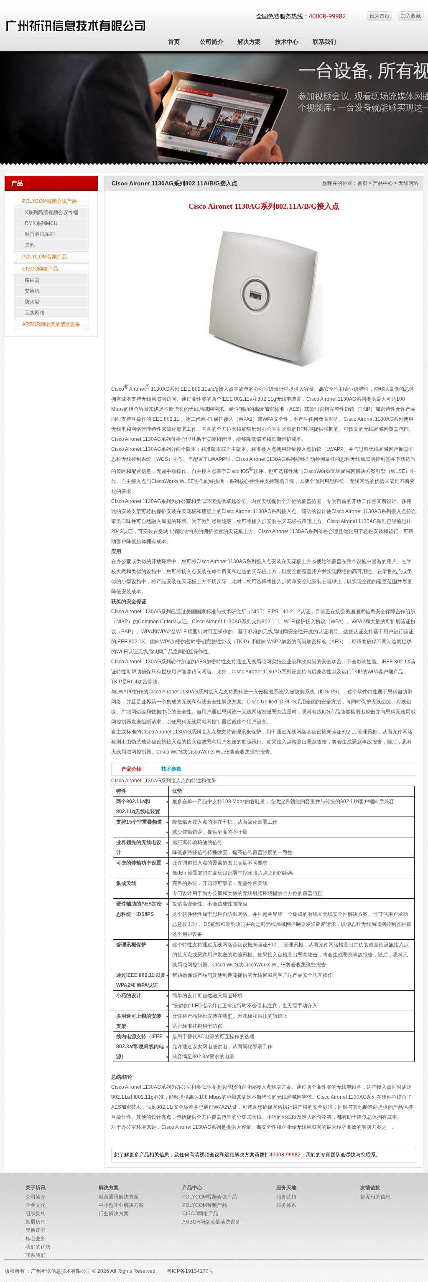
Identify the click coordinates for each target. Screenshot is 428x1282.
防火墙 (32, 302)
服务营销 (286, 1197)
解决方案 (249, 41)
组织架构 (35, 1213)
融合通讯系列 (40, 234)
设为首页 (379, 16)
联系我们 (324, 41)
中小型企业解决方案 (121, 1205)
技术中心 (286, 41)
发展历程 (35, 1222)
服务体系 (286, 1205)
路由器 (32, 280)
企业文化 (35, 1205)
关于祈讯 (35, 1188)
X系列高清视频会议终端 (51, 212)
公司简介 (211, 41)
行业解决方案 (114, 1213)
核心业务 (35, 1239)
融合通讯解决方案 (119, 1197)
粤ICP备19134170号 (190, 1271)
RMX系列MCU (41, 223)
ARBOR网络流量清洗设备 (51, 324)
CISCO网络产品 (40, 269)
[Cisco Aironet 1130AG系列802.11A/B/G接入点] (263, 375)
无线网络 (35, 313)
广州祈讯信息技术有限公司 (61, 1271)
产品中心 (383, 183)
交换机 (32, 291)
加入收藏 (411, 16)
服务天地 (286, 1188)
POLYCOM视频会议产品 (49, 201)
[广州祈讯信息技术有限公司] (76, 31)
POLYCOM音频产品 (44, 257)
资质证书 (35, 1230)
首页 (174, 41)
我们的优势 (38, 1247)
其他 (30, 245)
